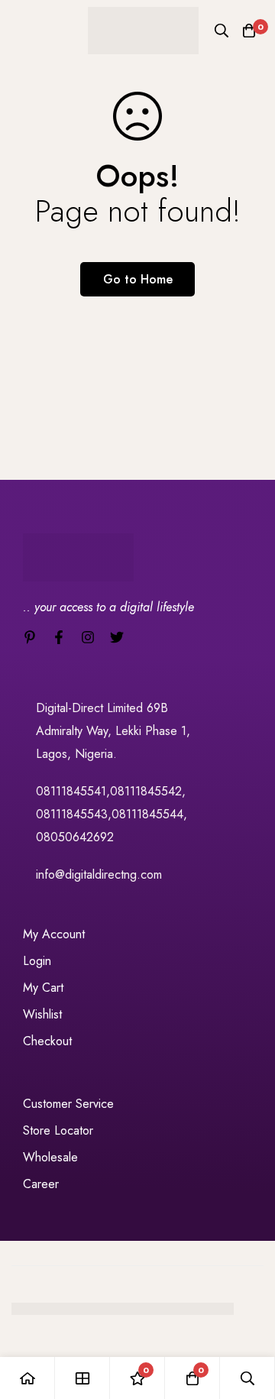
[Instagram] (88, 637)
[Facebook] (59, 637)
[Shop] (82, 1378)
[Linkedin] (30, 637)
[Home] (27, 1378)
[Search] (221, 30)
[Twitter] (117, 637)
